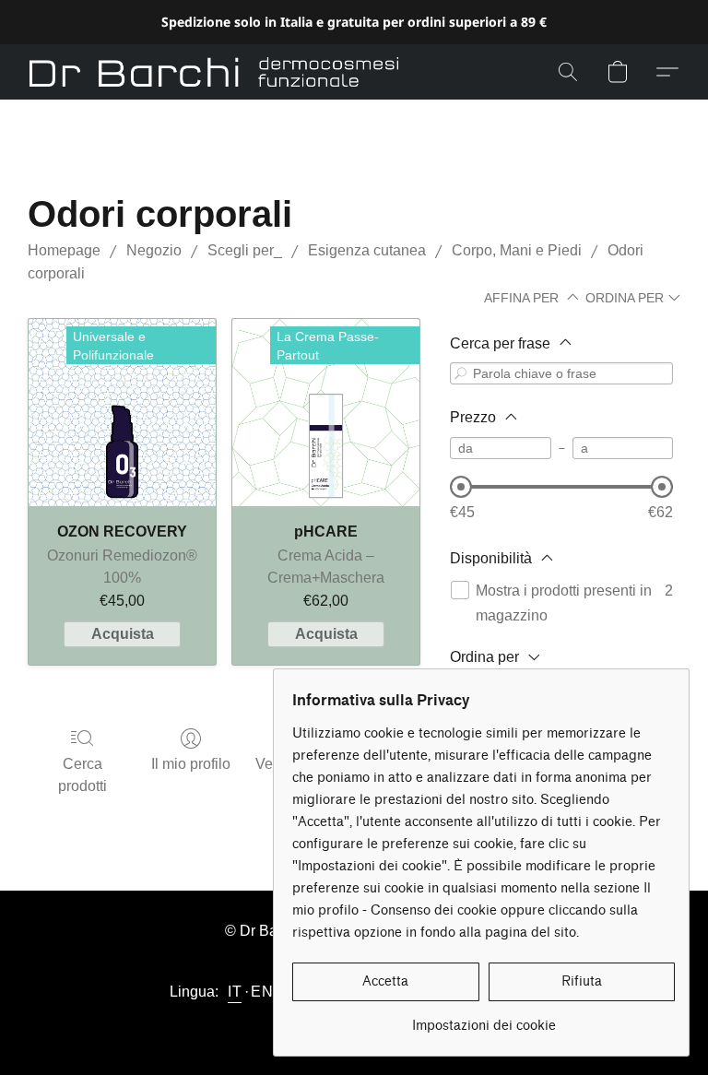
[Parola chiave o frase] (461, 373)
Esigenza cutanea (367, 250)
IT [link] (235, 991)
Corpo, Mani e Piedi (517, 250)
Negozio (154, 250)
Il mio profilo (190, 764)
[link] (483, 1019)
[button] (214, 71)
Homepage (64, 250)
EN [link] (262, 991)
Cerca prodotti (82, 775)
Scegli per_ (244, 250)
